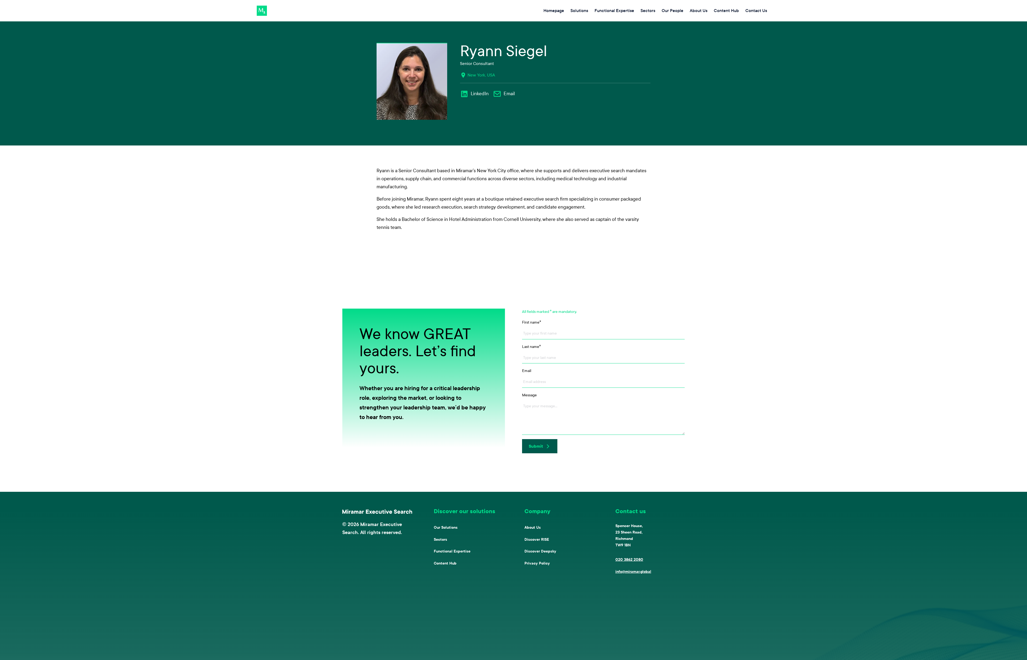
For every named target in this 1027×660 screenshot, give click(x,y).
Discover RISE (536, 539)
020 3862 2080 (629, 559)
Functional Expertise (452, 551)
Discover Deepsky (540, 551)
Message (529, 395)
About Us (532, 527)
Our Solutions (446, 527)
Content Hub (445, 563)
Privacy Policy (537, 563)
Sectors (440, 539)
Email (526, 371)
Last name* (531, 346)
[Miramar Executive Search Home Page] (377, 511)
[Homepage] (262, 11)
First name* (531, 322)
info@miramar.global (633, 571)
